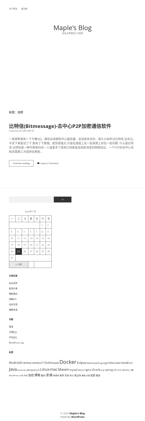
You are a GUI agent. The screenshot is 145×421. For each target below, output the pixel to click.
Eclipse (81, 362)
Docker (67, 361)
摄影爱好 (13, 293)
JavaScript (21, 370)
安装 (49, 375)
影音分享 (13, 288)
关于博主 (13, 8)
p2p (103, 370)
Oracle (96, 370)
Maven (63, 369)
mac (53, 369)
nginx (88, 369)
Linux (45, 369)
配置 (93, 375)
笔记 (72, 375)
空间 (67, 375)
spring (109, 369)
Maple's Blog (72, 27)
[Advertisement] (72, 77)
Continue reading (22, 164)
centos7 (37, 362)
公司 (21, 375)
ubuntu (126, 369)
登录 (11, 326)
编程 (84, 375)
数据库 (56, 375)
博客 (37, 375)
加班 (31, 375)
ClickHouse (51, 362)
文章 (13, 332)
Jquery (33, 369)
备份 (43, 375)
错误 (98, 375)
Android (15, 362)
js (39, 369)
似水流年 (13, 283)
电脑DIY (13, 299)
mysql (73, 369)
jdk (28, 369)
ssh (115, 369)
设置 (88, 375)
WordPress (14, 375)
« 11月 (19, 264)
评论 (13, 337)
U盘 (132, 370)
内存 (26, 375)
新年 (62, 375)
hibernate (114, 363)
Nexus (80, 369)
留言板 (24, 8)
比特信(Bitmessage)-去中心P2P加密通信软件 (60, 126)
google (104, 363)
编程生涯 (13, 309)
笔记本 (77, 375)
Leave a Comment (49, 163)
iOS (131, 363)
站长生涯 (13, 304)
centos (26, 362)
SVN (119, 370)
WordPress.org (16, 342)
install (125, 362)
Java (13, 369)
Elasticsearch (93, 363)
